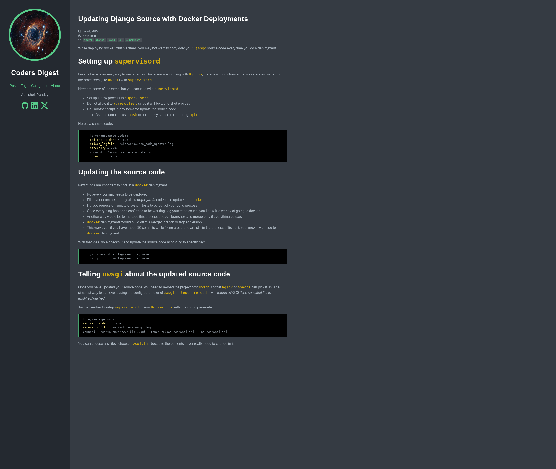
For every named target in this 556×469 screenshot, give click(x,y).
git (120, 40)
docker (88, 40)
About (55, 86)
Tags (24, 86)
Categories (39, 86)
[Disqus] (182, 404)
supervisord (133, 40)
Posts (14, 86)
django (100, 40)
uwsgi (112, 40)
